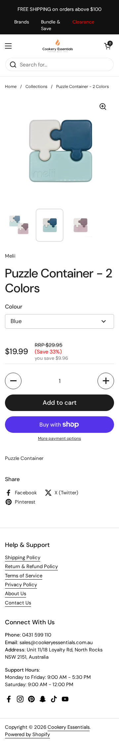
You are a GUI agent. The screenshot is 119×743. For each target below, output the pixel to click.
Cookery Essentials (69, 727)
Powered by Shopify (27, 734)
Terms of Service (23, 575)
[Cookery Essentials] (58, 46)
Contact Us (18, 602)
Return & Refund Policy (31, 566)
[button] (107, 46)
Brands (21, 22)
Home (11, 86)
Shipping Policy (22, 557)
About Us (15, 593)
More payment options (59, 438)
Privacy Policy (21, 584)
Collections (36, 86)
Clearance (83, 22)
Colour (13, 306)
